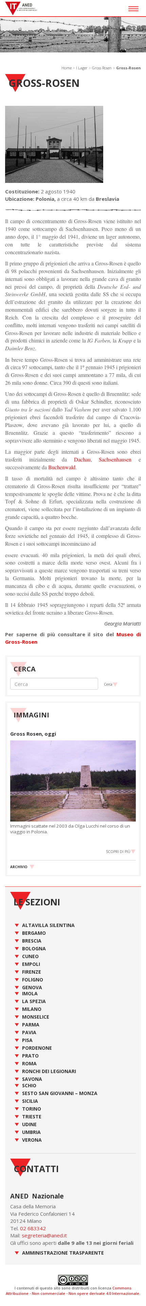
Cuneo (30, 956)
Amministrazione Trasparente (63, 1253)
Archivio (19, 866)
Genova (32, 987)
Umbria (31, 1132)
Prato (30, 1055)
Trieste (31, 1116)
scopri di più (118, 851)
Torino (31, 1109)
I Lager (82, 67)
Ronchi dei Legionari (49, 1071)
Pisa (27, 1040)
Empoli (31, 964)
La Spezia (34, 1001)
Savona (32, 1079)
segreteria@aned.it (44, 1235)
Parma (30, 1024)
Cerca (108, 684)
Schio (29, 1085)
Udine (29, 1124)
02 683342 (33, 1228)
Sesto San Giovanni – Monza (59, 1093)
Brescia (31, 940)
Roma (29, 1063)
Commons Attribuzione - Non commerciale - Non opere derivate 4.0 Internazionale (72, 1290)
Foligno (32, 979)
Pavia (29, 1032)
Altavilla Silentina (48, 925)
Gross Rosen (102, 67)
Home (66, 67)
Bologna (34, 948)
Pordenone (37, 1048)
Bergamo (34, 933)
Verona (32, 1140)
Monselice (35, 1017)
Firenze (31, 972)
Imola (30, 993)
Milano (31, 1009)
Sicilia (30, 1101)
